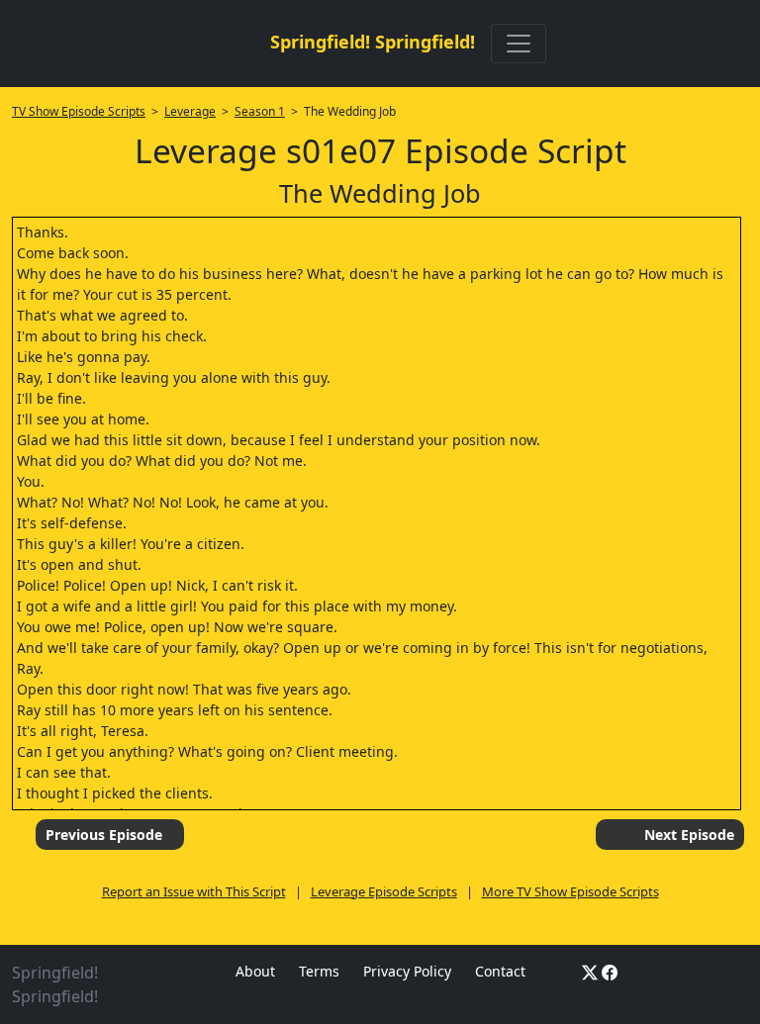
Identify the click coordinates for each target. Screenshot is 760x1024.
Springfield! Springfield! (372, 41)
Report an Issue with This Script (194, 891)
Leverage (190, 111)
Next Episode (689, 834)
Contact (500, 971)
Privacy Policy (407, 971)
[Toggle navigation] (518, 43)
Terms (319, 971)
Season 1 (260, 111)
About (255, 971)
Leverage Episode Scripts (384, 891)
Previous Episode (104, 834)
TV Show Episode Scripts (78, 111)
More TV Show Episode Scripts (570, 891)
